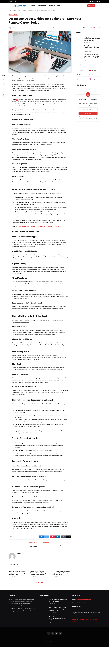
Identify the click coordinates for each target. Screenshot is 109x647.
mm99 (81, 619)
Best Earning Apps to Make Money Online (54, 545)
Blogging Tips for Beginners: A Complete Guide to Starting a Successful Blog (17, 572)
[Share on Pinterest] (94, 28)
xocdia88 (95, 619)
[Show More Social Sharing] (99, 28)
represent (22, 522)
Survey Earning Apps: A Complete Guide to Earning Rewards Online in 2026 (38, 572)
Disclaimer (59, 638)
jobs (17, 99)
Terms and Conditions (71, 638)
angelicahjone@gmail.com (83, 599)
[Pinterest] (3, 91)
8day (90, 619)
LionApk (63, 641)
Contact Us (13, 1)
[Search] (99, 5)
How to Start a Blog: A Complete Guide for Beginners (58, 600)
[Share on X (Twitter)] (92, 28)
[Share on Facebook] (89, 28)
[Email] (3, 94)
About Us (32, 638)
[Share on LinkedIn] (96, 28)
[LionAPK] (19, 5)
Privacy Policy (88, 118)
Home (33, 5)
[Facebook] (3, 79)
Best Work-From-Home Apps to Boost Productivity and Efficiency (39, 226)
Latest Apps (51, 5)
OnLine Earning (41, 5)
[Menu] (9, 5)
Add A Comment (40, 582)
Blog (58, 5)
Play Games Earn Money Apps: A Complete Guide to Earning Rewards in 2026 (61, 572)
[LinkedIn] (3, 87)
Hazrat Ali (15, 27)
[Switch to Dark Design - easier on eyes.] (97, 5)
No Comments (49, 27)
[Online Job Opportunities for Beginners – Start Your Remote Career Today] (40, 52)
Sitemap (82, 638)
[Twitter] (3, 83)
